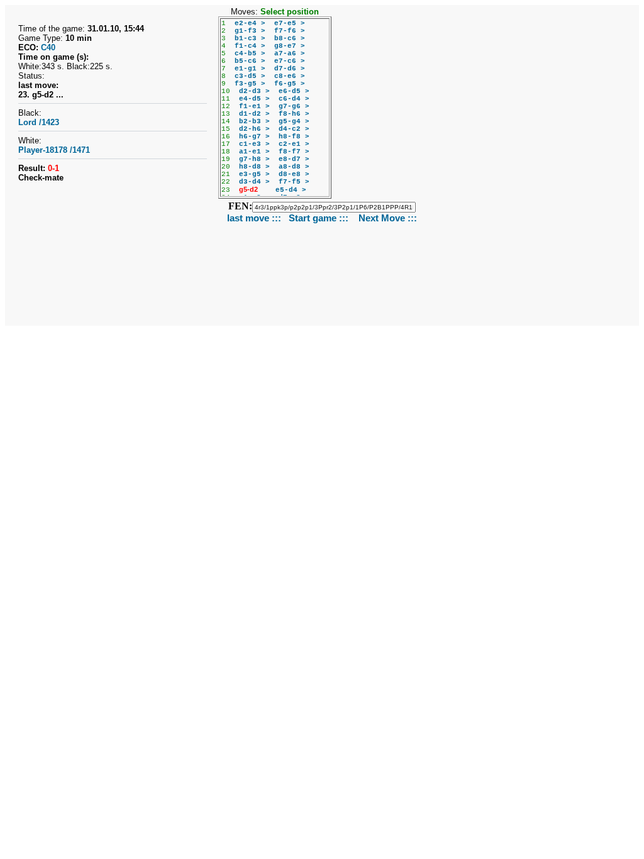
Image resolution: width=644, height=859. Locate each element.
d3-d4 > (254, 182)
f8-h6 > (294, 114)
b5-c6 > (250, 61)
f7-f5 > (294, 182)
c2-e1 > (294, 144)
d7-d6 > (289, 68)
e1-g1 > (250, 68)
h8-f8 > (294, 136)
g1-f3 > (250, 31)
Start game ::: (320, 218)
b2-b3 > (254, 121)
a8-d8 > (294, 166)
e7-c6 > (289, 61)
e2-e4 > (250, 23)
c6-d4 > (294, 99)
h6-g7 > (254, 136)
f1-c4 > (250, 46)
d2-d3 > (254, 91)
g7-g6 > (294, 106)
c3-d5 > (250, 76)
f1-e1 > (254, 106)
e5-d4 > (290, 190)
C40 (48, 47)
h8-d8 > (254, 166)
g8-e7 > (289, 46)
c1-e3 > (254, 144)
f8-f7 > (294, 151)
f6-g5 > (289, 83)
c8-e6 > (289, 76)
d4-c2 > (294, 129)
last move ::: (254, 218)
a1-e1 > (254, 151)
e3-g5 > (254, 174)
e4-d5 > (254, 99)
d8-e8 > (294, 174)
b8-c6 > (289, 38)
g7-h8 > (254, 159)
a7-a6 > (289, 53)
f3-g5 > (250, 83)
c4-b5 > (250, 53)
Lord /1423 (38, 122)
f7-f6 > (289, 31)
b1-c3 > (250, 38)
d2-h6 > (254, 129)
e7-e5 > (289, 23)
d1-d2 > (254, 114)
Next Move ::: (387, 218)
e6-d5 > (294, 91)
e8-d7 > (294, 159)
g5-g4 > (294, 121)
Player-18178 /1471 (54, 150)
